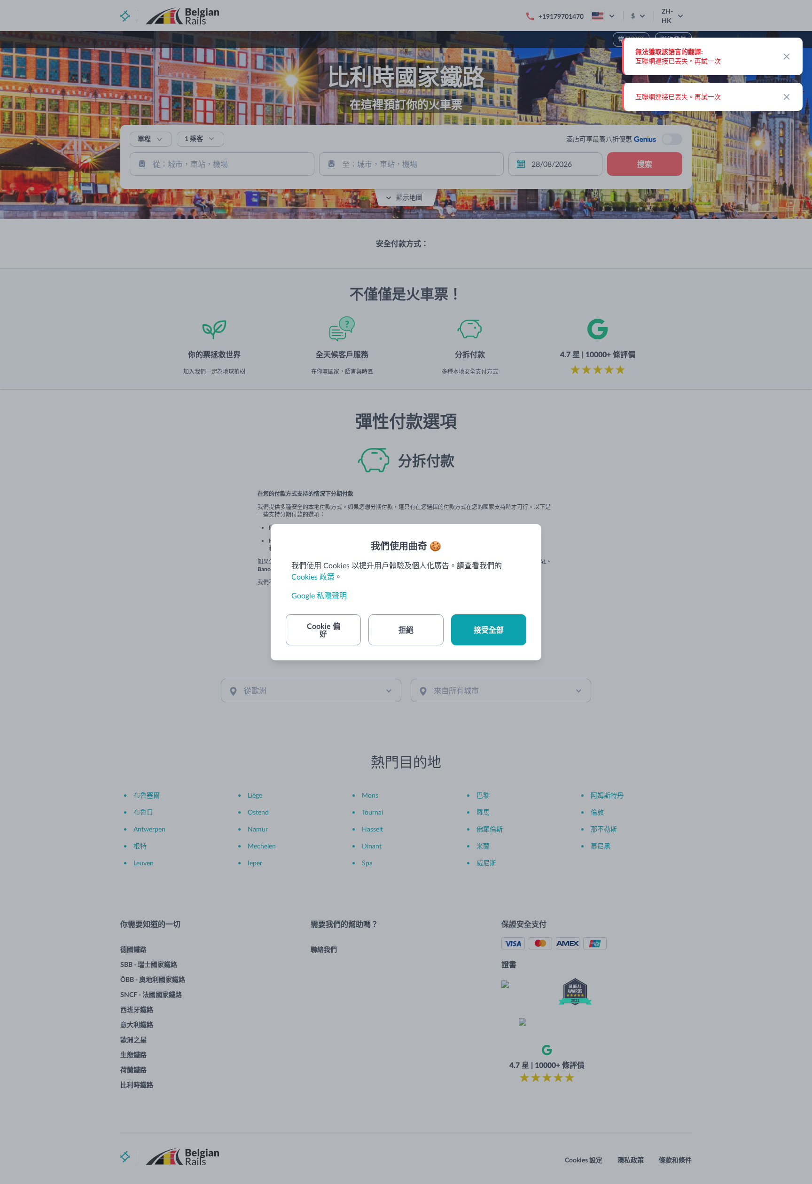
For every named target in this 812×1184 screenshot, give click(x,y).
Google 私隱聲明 (319, 595)
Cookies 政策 (313, 576)
